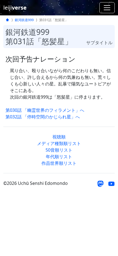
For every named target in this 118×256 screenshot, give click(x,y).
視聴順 (59, 137)
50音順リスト (59, 150)
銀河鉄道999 (24, 20)
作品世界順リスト (59, 163)
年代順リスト (59, 157)
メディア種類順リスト (59, 143)
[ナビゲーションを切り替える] (107, 7)
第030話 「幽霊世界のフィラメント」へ (44, 110)
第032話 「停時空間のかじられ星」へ (42, 117)
